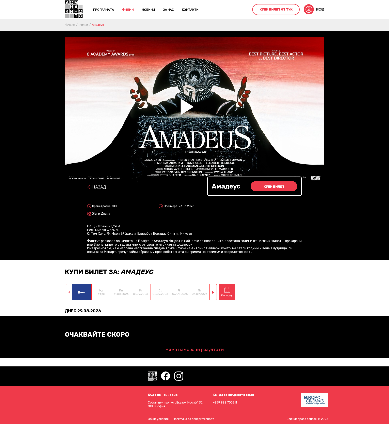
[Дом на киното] (74, 9)
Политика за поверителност (193, 419)
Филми (128, 10)
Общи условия (158, 419)
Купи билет (274, 186)
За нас (168, 10)
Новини (148, 10)
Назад (99, 187)
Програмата (103, 10)
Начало (70, 25)
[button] (213, 292)
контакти (190, 10)
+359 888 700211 (225, 402)
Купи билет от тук (276, 9)
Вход (320, 9)
